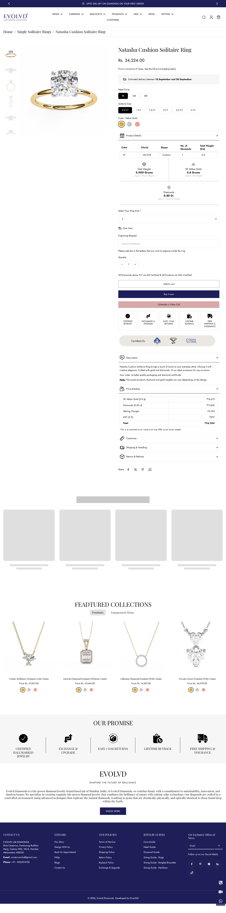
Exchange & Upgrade (109, 867)
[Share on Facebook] (128, 469)
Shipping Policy (106, 852)
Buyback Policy (106, 862)
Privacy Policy (106, 847)
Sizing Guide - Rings (154, 857)
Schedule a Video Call (169, 304)
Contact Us (59, 867)
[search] (203, 17)
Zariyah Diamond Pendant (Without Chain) (85, 678)
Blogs (57, 862)
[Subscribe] (219, 845)
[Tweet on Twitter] (135, 469)
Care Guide (149, 842)
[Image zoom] (64, 90)
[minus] (121, 264)
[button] (168, 284)
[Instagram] (209, 864)
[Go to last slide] (9, 4)
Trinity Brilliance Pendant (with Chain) (29, 678)
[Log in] (211, 17)
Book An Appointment (65, 852)
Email (192, 845)
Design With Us (62, 847)
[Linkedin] (217, 864)
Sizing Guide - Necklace (155, 867)
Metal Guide (150, 847)
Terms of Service (107, 842)
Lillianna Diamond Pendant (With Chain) (141, 678)
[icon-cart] (218, 17)
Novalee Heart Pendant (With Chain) (197, 678)
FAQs (57, 857)
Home (8, 31)
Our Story (59, 842)
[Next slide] (217, 4)
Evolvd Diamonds (105, 898)
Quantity (122, 257)
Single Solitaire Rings (34, 31)
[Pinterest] (200, 864)
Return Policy (105, 857)
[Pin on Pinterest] (142, 469)
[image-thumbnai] (10, 53)
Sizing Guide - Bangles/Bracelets (160, 862)
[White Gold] (129, 124)
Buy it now (169, 294)
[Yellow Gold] (121, 124)
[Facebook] (191, 864)
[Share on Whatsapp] (150, 469)
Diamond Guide (151, 852)
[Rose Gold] (137, 124)
